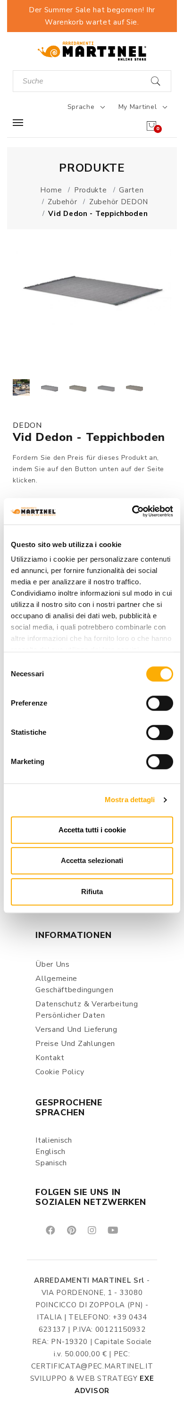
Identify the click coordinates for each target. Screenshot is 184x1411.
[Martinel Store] (92, 50)
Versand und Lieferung (76, 1029)
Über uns (52, 964)
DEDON (27, 425)
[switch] (159, 703)
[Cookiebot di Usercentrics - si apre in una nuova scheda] (132, 511)
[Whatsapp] (134, 1229)
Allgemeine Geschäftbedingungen (74, 984)
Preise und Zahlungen (75, 1043)
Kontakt (50, 1058)
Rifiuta (92, 892)
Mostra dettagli (130, 800)
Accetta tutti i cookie (92, 830)
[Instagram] (91, 1229)
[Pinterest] (70, 1229)
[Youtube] (112, 1229)
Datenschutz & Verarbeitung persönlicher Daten (86, 1010)
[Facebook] (49, 1229)
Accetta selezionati (92, 860)
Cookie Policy (59, 1072)
